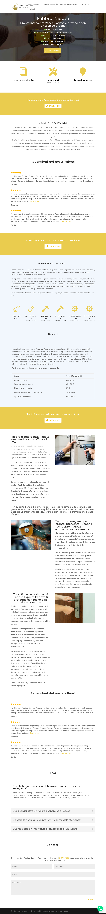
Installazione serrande (46, 318)
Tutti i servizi (84, 4)
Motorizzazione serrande (75, 318)
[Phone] (100, 908)
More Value (64, 911)
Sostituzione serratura (31, 318)
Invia (90, 899)
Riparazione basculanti (60, 318)
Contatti (31, 9)
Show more (34, 201)
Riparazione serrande (50, 4)
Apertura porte (33, 4)
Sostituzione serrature (68, 4)
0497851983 (53, 50)
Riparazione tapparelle (89, 318)
